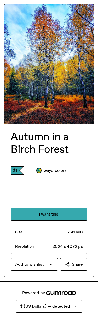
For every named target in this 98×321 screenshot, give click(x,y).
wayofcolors (55, 170)
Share (77, 264)
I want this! (49, 214)
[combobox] (34, 264)
